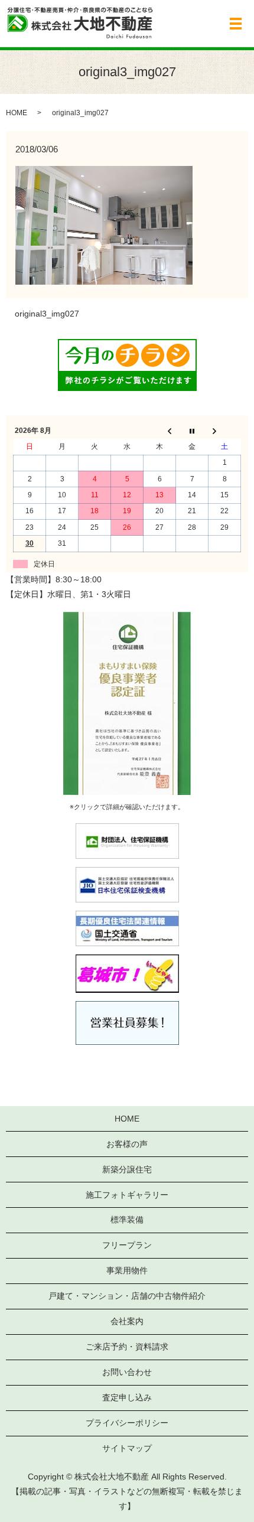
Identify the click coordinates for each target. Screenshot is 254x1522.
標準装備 (127, 1219)
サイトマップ (127, 1448)
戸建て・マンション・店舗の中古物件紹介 (127, 1296)
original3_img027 (47, 313)
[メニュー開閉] (236, 24)
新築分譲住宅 (127, 1169)
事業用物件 (127, 1270)
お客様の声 (127, 1144)
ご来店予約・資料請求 (127, 1346)
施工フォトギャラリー (127, 1195)
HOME (16, 113)
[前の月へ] (160, 431)
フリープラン (127, 1245)
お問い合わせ (127, 1372)
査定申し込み (127, 1397)
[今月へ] (192, 431)
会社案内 (127, 1321)
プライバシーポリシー (127, 1423)
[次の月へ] (225, 431)
